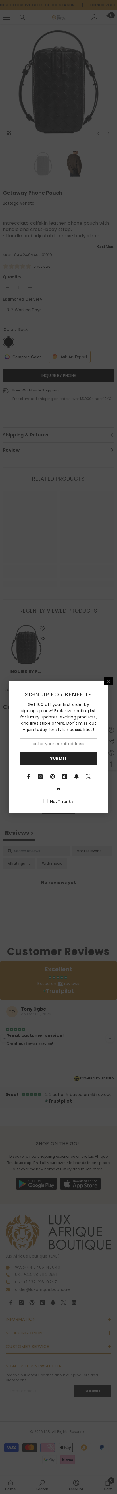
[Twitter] (88, 776)
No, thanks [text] (62, 801)
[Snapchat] (76, 776)
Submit (58, 758)
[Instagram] (41, 776)
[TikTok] (64, 776)
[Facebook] (29, 776)
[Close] (108, 681)
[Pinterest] (52, 776)
